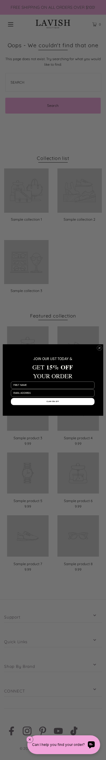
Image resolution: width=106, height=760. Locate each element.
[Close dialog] (99, 347)
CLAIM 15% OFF (53, 402)
